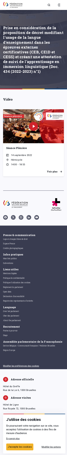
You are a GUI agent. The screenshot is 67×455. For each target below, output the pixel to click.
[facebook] (5, 217)
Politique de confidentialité (13, 278)
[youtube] (36, 217)
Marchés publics (10, 258)
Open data (7, 291)
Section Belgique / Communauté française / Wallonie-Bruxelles (29, 345)
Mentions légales (10, 273)
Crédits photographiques (13, 248)
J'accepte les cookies (20, 446)
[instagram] (21, 217)
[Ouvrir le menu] (59, 5)
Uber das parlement (11, 315)
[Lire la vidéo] (33, 126)
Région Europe (9, 350)
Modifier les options (51, 447)
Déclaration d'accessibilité (13, 296)
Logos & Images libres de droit (15, 239)
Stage (5, 335)
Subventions (8, 263)
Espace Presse (9, 243)
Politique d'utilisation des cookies (16, 282)
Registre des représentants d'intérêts (18, 301)
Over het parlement (11, 311)
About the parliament (12, 320)
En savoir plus (13, 438)
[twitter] (13, 217)
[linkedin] (28, 217)
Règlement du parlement (13, 287)
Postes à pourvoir (10, 330)
